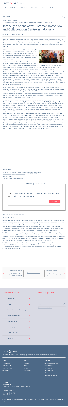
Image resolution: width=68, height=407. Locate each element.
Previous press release (13, 273)
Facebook (10, 248)
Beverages (10, 298)
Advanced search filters (45, 308)
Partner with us (6, 365)
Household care (12, 333)
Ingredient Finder (50, 13)
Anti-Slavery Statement (51, 363)
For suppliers (27, 370)
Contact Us (6, 16)
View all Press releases (33, 273)
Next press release (53, 273)
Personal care (11, 327)
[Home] (10, 3)
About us (13, 7)
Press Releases (12, 20)
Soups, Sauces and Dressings (16, 310)
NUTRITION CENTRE (38, 13)
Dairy (9, 304)
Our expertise (6, 363)
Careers (50, 7)
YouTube (17, 248)
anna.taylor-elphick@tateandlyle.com (14, 174)
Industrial (10, 338)
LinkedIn (57, 246)
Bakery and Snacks (13, 315)
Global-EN (22, 3)
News (42, 7)
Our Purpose (23, 7)
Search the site (49, 370)
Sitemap (47, 373)
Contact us (5, 370)
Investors (34, 7)
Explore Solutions (9, 13)
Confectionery (12, 321)
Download (54, 201)
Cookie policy (48, 365)
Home (4, 7)
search (63, 17)
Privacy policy (49, 368)
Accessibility (48, 360)
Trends (18, 13)
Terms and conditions (51, 375)
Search (64, 304)
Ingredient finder (7, 368)
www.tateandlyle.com (34, 246)
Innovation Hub (27, 13)
